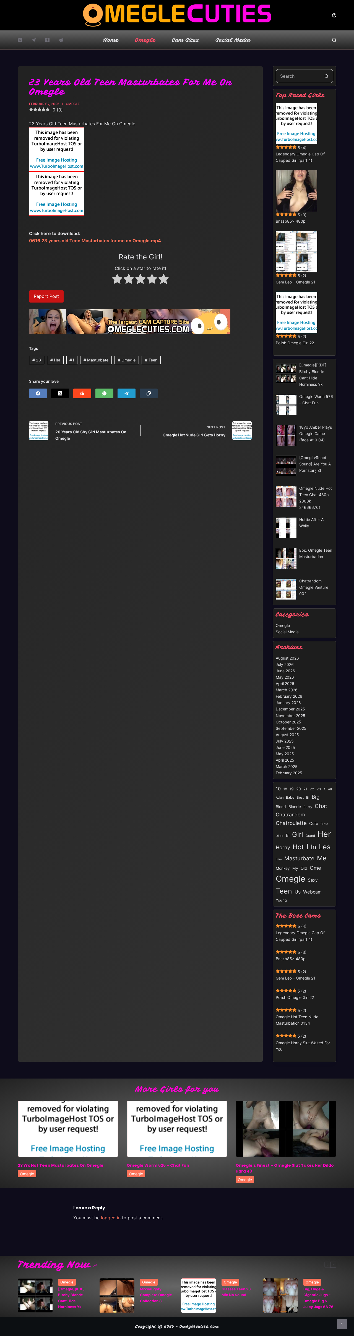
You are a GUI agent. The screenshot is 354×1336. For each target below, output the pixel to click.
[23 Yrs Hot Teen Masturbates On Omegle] (68, 1129)
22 (312, 789)
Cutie (324, 824)
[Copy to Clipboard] (149, 393)
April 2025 (285, 760)
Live (279, 859)
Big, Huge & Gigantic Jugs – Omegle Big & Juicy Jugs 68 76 (318, 1298)
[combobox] (298, 76)
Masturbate (96, 360)
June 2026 (285, 670)
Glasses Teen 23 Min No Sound (236, 1292)
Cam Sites (185, 40)
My (295, 868)
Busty (307, 807)
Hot (298, 847)
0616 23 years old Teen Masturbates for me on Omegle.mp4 (95, 240)
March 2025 (287, 766)
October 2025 (288, 722)
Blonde (294, 806)
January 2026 (288, 702)
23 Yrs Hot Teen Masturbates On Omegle (60, 1165)
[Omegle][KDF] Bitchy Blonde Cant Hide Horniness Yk (71, 1298)
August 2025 (287, 734)
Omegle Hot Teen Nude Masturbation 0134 (297, 1019)
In (313, 847)
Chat (321, 806)
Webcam (312, 892)
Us (298, 892)
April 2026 (285, 683)
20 (298, 789)
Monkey (283, 868)
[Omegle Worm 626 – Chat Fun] (177, 1129)
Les (324, 847)
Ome (315, 868)
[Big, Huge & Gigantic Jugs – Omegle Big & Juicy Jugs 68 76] (280, 1295)
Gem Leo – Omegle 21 (295, 282)
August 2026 (287, 658)
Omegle (145, 40)
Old (304, 868)
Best (300, 797)
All (330, 789)
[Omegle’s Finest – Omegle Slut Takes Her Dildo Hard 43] (286, 1129)
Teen (151, 360)
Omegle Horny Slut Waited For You (303, 1045)
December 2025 (290, 709)
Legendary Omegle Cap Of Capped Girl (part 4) (300, 157)
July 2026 (285, 664)
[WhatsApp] (104, 393)
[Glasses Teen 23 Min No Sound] (198, 1295)
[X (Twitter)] (20, 40)
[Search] (334, 40)
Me (322, 858)
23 (36, 360)
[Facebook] (38, 393)
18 (285, 789)
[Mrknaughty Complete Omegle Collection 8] (117, 1295)
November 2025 (290, 715)
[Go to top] (342, 1324)
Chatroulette (291, 823)
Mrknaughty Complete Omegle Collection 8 (156, 1295)
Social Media (233, 40)
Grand (310, 836)
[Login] (334, 15)
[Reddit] (61, 40)
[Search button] (326, 76)
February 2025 (289, 772)
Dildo (279, 836)
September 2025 (291, 728)
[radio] (117, 280)
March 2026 (287, 689)
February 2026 (289, 696)
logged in (111, 1217)
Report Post (46, 296)
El (288, 835)
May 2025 (285, 753)
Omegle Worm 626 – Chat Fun (158, 1165)
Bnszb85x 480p (291, 221)
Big (316, 797)
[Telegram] (34, 40)
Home (110, 40)
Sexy (313, 880)
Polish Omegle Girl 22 (295, 342)
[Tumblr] (47, 40)
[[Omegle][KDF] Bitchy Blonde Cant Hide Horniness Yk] (35, 1295)
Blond (281, 806)
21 (305, 789)
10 (278, 788)
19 (292, 789)
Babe (290, 797)
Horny (283, 847)
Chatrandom (290, 814)
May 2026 (285, 677)
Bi (307, 797)
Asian (279, 797)
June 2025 (285, 747)
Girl (297, 834)
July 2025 (285, 741)
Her (55, 360)
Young (281, 900)
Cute (313, 823)
